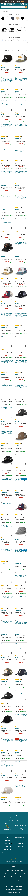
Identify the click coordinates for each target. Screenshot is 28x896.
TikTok (20, 840)
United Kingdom (10, 892)
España (13, 876)
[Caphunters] (8, 4)
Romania (16, 886)
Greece (13, 880)
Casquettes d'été (14, 813)
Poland (6, 886)
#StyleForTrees (7, 843)
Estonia (17, 876)
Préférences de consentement (7, 848)
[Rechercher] (26, 7)
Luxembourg (18, 883)
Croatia (5, 873)
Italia (4, 883)
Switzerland (19, 889)
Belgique (12, 870)
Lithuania (12, 883)
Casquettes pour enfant (14, 820)
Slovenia (8, 889)
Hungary (18, 880)
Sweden (13, 889)
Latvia (7, 883)
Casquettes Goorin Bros (14, 817)
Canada (22, 870)
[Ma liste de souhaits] (23, 4)
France (5, 880)
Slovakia (21, 886)
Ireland (23, 880)
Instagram (20, 846)
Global (9, 880)
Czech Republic (16, 873)
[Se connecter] (21, 4)
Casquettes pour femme (14, 819)
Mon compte (7, 840)
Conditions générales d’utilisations (7, 854)
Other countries (18, 892)
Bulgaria (17, 870)
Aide (7, 837)
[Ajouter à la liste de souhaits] (11, 62)
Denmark (23, 873)
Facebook (20, 843)
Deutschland (7, 876)
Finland (22, 876)
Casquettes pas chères (14, 815)
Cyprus (9, 873)
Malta (23, 883)
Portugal (11, 886)
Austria (7, 870)
